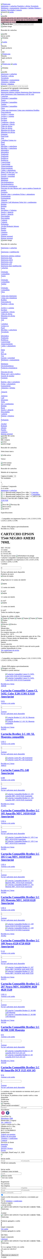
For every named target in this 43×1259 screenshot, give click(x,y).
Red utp (12, 172)
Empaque (4, 134)
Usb (7, 172)
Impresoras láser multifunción (11, 266)
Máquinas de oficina (8, 132)
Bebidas (4, 204)
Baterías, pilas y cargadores (10, 194)
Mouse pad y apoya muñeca (23, 188)
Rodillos (36, 110)
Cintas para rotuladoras (25, 110)
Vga (16, 172)
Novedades (11, 10)
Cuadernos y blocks (8, 122)
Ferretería (4, 192)
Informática (5, 150)
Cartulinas (4, 140)
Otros (3, 108)
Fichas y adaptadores (27, 194)
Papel (3, 142)
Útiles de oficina (6, 126)
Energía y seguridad (8, 174)
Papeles (3, 228)
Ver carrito (4, 1229)
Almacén (4, 200)
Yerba (21, 202)
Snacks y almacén (7, 212)
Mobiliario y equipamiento (10, 8)
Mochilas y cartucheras (9, 146)
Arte (2, 138)
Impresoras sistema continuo (11, 92)
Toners (3, 100)
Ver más (31, 94)
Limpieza (4, 232)
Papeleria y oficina (23, 6)
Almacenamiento (7, 166)
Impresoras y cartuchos (9, 6)
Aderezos (4, 202)
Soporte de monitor (7, 376)
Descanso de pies (7, 188)
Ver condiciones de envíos (10, 650)
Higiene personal (7, 236)
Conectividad (5, 162)
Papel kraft (4, 136)
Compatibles (12, 98)
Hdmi (3, 172)
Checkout (4, 1239)
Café (10, 202)
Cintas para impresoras (9, 110)
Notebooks (4, 154)
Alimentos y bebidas (27, 8)
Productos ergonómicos (9, 186)
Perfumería (4, 224)
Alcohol (4, 226)
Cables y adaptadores (8, 170)
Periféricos (4, 158)
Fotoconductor (6, 112)
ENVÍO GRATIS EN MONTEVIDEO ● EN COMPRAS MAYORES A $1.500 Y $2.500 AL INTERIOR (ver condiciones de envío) (21, 20)
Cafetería (4, 220)
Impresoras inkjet (7, 260)
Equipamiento (6, 196)
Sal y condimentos (30, 202)
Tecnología (34, 6)
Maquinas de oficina (8, 130)
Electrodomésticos (7, 182)
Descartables (5, 216)
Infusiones (15, 202)
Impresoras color (11, 94)
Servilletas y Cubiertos (9, 210)
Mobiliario (4, 178)
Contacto (18, 10)
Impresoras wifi (22, 94)
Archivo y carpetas (7, 114)
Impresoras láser (27, 92)
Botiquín (10, 226)
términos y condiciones (14, 1201)
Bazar (3, 208)
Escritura (4, 118)
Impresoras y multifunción (10, 90)
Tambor (3, 104)
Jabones (16, 226)
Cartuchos (4, 96)
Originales (4, 98)
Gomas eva (12, 140)
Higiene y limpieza (7, 416)
